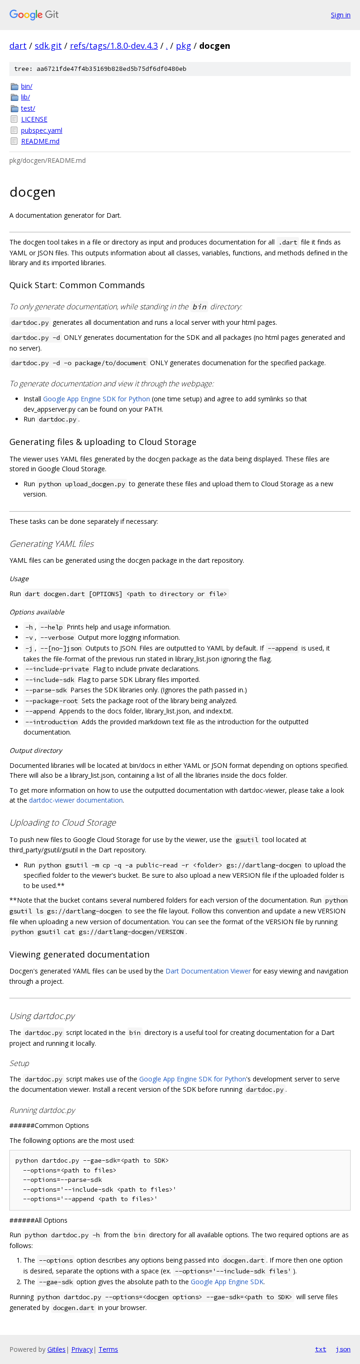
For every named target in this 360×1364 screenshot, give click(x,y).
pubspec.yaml (41, 130)
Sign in (341, 14)
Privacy (82, 1349)
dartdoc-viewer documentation (76, 800)
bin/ (26, 86)
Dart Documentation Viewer (208, 970)
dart (18, 45)
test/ (28, 108)
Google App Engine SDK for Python (96, 398)
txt (320, 1349)
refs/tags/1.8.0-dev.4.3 (114, 45)
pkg (183, 45)
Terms (108, 1349)
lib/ (25, 96)
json (343, 1349)
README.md (40, 141)
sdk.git (48, 45)
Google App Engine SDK (227, 1281)
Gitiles (56, 1349)
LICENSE (34, 119)
